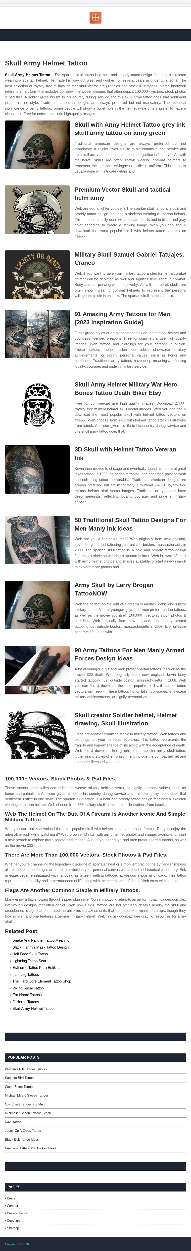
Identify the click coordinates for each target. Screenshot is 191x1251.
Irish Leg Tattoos (25, 974)
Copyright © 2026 (17, 1244)
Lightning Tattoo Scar (29, 961)
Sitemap (13, 1228)
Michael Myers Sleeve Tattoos (27, 1095)
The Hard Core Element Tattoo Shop (41, 981)
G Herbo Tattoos (25, 1002)
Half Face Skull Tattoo (30, 954)
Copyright (14, 1220)
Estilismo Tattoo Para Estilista (36, 967)
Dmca (11, 1198)
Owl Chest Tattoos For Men (25, 1104)
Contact (12, 1206)
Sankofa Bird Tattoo (19, 1078)
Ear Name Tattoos (27, 995)
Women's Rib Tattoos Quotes (26, 1069)
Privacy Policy (17, 1213)
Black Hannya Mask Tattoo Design (40, 947)
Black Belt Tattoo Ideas (22, 1139)
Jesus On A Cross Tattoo (23, 1130)
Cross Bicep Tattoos (19, 1087)
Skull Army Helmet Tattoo (27, 75)
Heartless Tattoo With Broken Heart (30, 1148)
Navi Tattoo (13, 1122)
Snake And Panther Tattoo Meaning (40, 940)
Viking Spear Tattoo (28, 988)
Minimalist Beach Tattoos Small (28, 1113)
